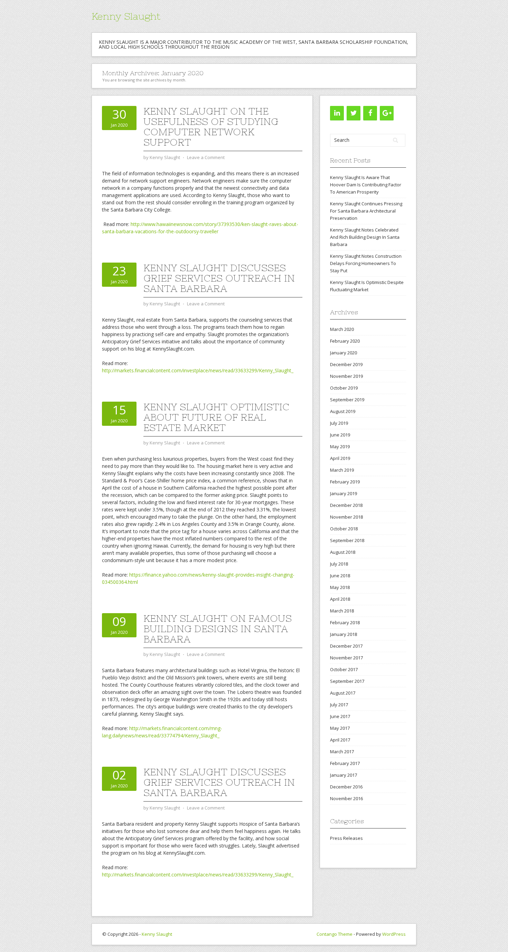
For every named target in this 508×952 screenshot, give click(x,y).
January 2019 (343, 493)
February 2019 (345, 482)
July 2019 (339, 423)
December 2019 (346, 364)
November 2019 (346, 376)
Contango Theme (334, 934)
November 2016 (346, 798)
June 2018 (340, 575)
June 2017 (340, 716)
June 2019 (340, 435)
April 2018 (340, 599)
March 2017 (342, 751)
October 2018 (344, 529)
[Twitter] (353, 113)
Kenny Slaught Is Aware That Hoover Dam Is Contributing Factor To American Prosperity (365, 184)
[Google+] (387, 113)
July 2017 (339, 704)
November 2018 (346, 517)
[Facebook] (370, 113)
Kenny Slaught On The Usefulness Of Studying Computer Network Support (210, 127)
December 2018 (346, 505)
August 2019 (342, 411)
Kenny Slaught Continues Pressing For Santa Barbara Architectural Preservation (366, 210)
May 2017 (340, 728)
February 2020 (345, 341)
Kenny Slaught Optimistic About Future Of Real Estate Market (216, 417)
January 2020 (343, 353)
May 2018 (340, 587)
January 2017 (343, 775)
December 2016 (346, 787)
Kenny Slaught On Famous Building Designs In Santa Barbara (217, 629)
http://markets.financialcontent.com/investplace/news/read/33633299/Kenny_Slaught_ (197, 370)
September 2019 (347, 399)
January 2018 (343, 634)
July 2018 (339, 564)
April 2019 (340, 458)
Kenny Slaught (126, 16)
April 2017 (340, 740)
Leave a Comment (206, 157)
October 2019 (344, 388)
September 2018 (347, 540)
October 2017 (344, 669)
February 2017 (345, 763)
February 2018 (345, 622)
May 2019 (340, 446)
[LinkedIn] (337, 113)
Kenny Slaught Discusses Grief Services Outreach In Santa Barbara (219, 278)
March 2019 (342, 470)
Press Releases (346, 838)
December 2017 (346, 646)
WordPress (394, 934)
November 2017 (346, 658)
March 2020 (342, 329)
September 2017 (347, 681)
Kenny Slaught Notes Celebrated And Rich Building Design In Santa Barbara (364, 237)
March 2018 (342, 611)
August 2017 (342, 693)
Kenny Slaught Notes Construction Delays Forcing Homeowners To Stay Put (366, 263)
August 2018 (342, 552)
